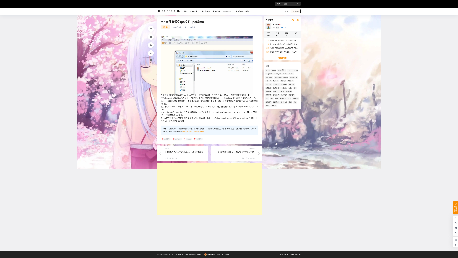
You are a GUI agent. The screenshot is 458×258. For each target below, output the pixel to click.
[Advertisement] (209, 189)
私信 (297, 20)
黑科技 (267, 106)
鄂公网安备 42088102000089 (218, 254)
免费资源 (276, 88)
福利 (289, 98)
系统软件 (296, 98)
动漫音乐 (284, 88)
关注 (292, 20)
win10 (285, 74)
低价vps (275, 81)
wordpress (268, 77)
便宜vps (283, 81)
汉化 (271, 98)
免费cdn (290, 81)
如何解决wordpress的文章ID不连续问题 (281, 40)
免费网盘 (268, 88)
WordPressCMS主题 (281, 77)
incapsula (268, 74)
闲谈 (295, 102)
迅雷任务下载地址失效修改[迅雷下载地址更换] (236, 152)
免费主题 (268, 84)
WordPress (227, 11)
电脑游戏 (283, 98)
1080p (267, 70)
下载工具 (268, 81)
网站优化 (276, 102)
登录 (286, 11)
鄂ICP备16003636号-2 (193, 254)
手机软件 (205, 11)
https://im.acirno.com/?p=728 (193, 131)
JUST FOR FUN (177, 254)
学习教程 (281, 91)
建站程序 (284, 95)
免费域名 (276, 84)
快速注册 (296, 11)
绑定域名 (268, 102)
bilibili (274, 70)
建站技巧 (276, 95)
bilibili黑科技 (282, 70)
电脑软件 (193, 11)
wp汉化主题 (293, 77)
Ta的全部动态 (282, 58)
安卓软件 (289, 91)
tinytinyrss (277, 74)
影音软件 (291, 95)
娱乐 (274, 91)
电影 (276, 98)
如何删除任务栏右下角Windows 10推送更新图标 (184, 152)
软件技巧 (165, 27)
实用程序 (268, 95)
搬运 (266, 98)
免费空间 (291, 84)
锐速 (290, 102)
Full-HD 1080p (293, 70)
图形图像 (268, 91)
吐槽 (290, 88)
